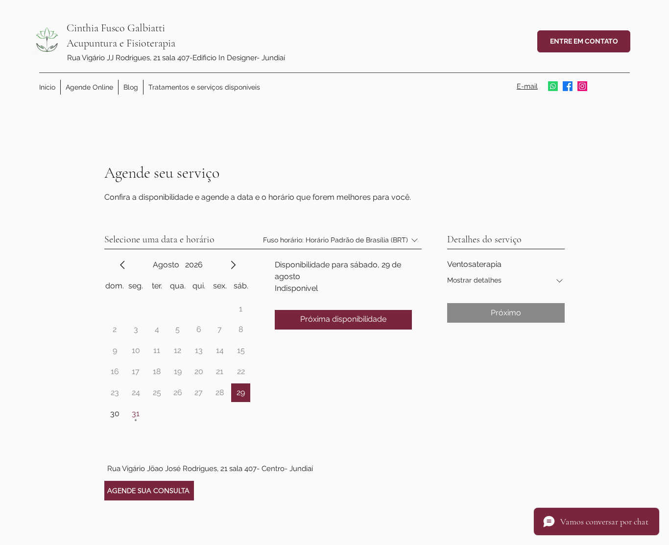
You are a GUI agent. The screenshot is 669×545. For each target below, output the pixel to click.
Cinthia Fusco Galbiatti (116, 28)
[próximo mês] (233, 265)
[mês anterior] (122, 265)
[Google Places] (582, 86)
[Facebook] (568, 86)
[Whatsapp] (553, 86)
